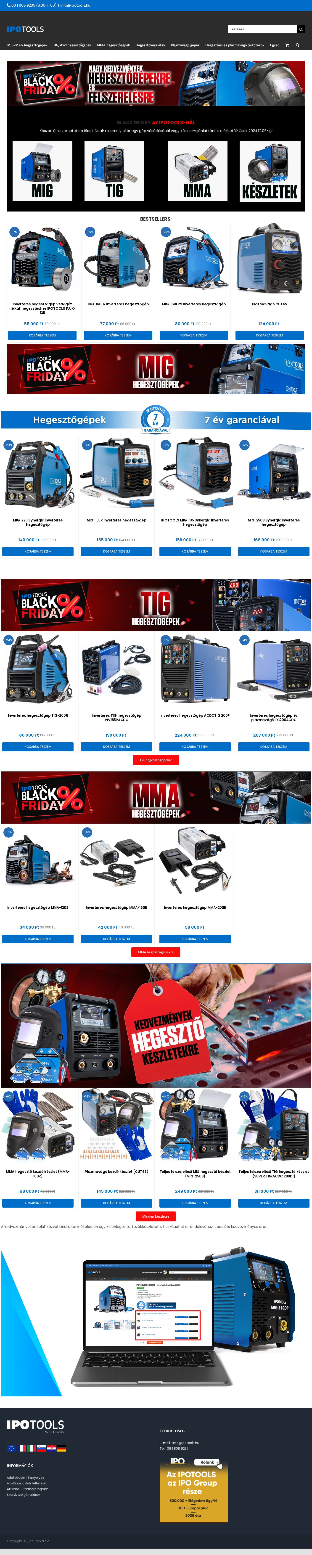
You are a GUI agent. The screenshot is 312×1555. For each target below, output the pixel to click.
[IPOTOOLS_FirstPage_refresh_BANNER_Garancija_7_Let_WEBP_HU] (156, 405)
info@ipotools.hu (75, 5)
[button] (297, 45)
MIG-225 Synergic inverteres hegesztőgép (38, 522)
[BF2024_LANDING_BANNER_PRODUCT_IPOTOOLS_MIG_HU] (156, 345)
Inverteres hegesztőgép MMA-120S (38, 907)
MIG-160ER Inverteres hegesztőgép (118, 304)
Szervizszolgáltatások (23, 1494)
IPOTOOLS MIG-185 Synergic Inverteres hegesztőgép (195, 522)
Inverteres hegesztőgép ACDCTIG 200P (195, 715)
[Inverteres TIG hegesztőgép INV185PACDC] (116, 668)
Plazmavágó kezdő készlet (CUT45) (116, 1171)
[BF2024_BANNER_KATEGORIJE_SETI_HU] (270, 142)
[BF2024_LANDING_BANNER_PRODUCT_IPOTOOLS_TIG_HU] (156, 581)
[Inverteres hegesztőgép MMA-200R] (195, 861)
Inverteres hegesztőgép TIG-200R (38, 715)
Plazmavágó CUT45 (269, 304)
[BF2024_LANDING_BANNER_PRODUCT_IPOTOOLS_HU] (156, 965)
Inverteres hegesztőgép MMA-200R (195, 907)
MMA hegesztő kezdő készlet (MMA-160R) (38, 1173)
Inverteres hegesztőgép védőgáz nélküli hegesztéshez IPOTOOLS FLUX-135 (42, 308)
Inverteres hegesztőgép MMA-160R (116, 907)
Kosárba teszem (42, 335)
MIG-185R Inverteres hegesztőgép (116, 520)
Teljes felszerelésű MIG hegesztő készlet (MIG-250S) (195, 1173)
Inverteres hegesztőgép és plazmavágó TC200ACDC (274, 717)
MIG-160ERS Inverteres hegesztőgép (194, 304)
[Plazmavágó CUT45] (269, 258)
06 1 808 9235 (176, 1448)
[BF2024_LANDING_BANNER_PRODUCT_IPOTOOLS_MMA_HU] (156, 773)
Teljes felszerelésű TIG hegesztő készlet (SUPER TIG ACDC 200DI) (273, 1173)
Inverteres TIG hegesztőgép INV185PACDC (116, 717)
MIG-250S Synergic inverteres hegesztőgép (274, 522)
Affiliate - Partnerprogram (27, 1489)
